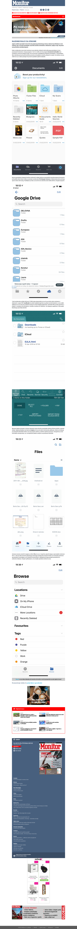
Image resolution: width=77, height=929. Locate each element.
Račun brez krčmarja (17, 796)
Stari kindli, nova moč (18, 839)
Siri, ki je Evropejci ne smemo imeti (20, 779)
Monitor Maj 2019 (60, 37)
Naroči (17, 679)
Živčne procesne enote (18, 790)
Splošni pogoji (42, 927)
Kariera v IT (15, 811)
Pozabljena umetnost (17, 800)
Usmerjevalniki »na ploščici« (19, 841)
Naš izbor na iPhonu (17, 849)
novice (21, 713)
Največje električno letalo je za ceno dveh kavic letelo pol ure (55, 715)
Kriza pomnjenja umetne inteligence (21, 824)
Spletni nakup (33, 13)
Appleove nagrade (17, 846)
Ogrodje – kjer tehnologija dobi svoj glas (22, 813)
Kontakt (31, 7)
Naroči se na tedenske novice (49, 13)
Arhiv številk (18, 750)
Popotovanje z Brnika (18, 783)
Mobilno (62, 36)
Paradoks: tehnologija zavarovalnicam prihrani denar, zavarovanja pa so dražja (30, 805)
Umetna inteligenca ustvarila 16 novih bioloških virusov (28, 729)
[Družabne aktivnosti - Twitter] (43, 10)
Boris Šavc (53, 37)
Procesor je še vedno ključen (19, 828)
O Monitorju (14, 7)
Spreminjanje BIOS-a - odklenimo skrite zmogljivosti (24, 837)
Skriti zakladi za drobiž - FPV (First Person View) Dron (25, 833)
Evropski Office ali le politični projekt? (21, 832)
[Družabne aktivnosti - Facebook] (41, 10)
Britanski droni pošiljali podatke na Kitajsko (28, 723)
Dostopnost (50, 927)
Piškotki (20, 7)
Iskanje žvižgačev (17, 789)
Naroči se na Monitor (20, 13)
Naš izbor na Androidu (18, 848)
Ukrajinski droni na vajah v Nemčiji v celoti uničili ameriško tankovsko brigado (28, 716)
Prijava (22, 10)
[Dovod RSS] (48, 10)
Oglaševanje (25, 7)
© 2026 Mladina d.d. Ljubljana (24, 927)
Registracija (15, 10)
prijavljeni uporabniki (34, 683)
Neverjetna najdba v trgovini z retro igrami (53, 729)
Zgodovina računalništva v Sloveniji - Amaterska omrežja (25, 818)
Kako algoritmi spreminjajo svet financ (21, 804)
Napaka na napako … (17, 794)
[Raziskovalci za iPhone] (38, 117)
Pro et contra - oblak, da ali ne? (20, 785)
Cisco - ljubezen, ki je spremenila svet (21, 817)
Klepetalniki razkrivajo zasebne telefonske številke (24, 822)
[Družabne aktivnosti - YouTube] (45, 10)
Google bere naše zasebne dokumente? (52, 723)
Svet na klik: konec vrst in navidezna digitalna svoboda (25, 807)
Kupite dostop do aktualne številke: (23, 854)
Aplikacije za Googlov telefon (19, 844)
